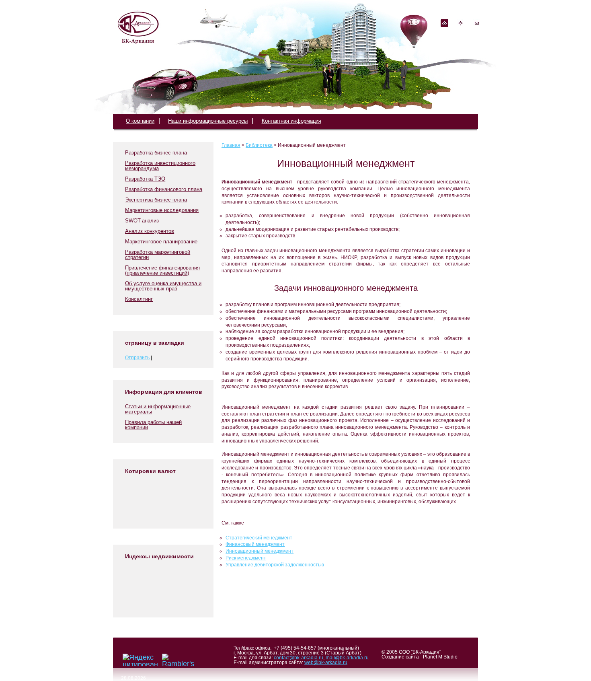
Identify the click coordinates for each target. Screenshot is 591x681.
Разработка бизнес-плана (156, 153)
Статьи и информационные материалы (158, 409)
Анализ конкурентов (149, 231)
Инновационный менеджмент (259, 551)
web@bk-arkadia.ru (325, 662)
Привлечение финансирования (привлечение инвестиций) (162, 270)
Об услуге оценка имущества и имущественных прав (163, 286)
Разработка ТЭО (145, 179)
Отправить (137, 357)
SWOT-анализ (142, 221)
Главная (231, 145)
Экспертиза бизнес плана (156, 200)
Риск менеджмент (246, 558)
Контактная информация (291, 121)
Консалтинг (139, 299)
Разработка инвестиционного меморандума (160, 165)
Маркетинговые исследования (162, 210)
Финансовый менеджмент (255, 544)
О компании (140, 121)
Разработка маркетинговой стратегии (157, 254)
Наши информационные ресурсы (208, 121)
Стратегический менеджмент (259, 538)
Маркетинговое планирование (161, 242)
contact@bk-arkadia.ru (298, 657)
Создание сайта (400, 657)
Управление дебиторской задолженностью (275, 565)
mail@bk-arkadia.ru (347, 657)
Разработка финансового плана (163, 189)
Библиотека (259, 145)
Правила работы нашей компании (153, 424)
